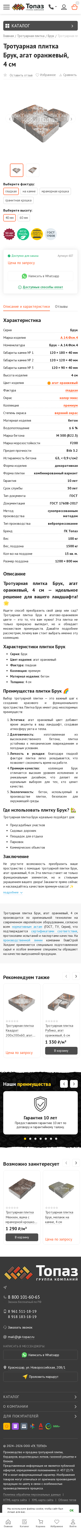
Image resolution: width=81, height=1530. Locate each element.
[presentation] (9, 118)
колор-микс (69, 398)
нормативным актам (27, 927)
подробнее (11, 892)
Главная (8, 36)
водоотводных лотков (33, 1457)
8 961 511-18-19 (22, 1311)
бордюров (10, 1457)
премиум (71, 405)
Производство (12, 1452)
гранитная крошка (18, 200)
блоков (8, 1461)
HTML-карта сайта (15, 1500)
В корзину (61, 1051)
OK (72, 1510)
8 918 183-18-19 (22, 1316)
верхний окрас (66, 413)
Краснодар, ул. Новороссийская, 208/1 (36, 1367)
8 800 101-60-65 (24, 1297)
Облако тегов (67, 1500)
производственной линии (23, 940)
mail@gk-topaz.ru (21, 1337)
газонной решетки (62, 1457)
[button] (25, 1139)
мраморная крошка (55, 191)
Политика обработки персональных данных (32, 1494)
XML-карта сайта (42, 1500)
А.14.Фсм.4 (69, 337)
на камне (29, 191)
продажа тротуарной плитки (44, 1452)
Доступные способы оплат (43, 287)
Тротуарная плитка (30, 36)
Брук (51, 36)
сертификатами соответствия (54, 931)
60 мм (24, 218)
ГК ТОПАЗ (38, 1446)
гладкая (71, 390)
